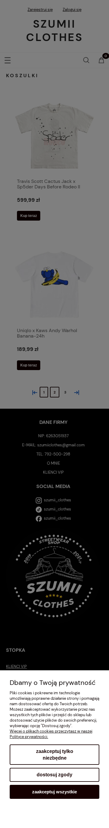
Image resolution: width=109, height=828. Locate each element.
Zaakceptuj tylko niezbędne (54, 755)
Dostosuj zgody (54, 774)
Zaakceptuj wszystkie (54, 791)
